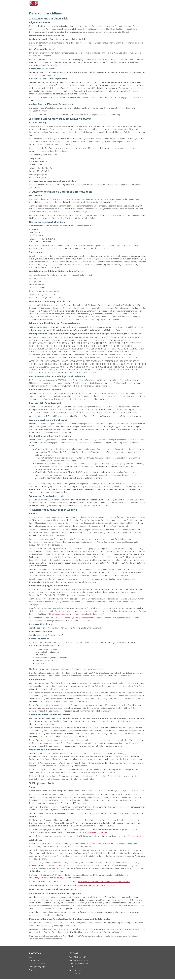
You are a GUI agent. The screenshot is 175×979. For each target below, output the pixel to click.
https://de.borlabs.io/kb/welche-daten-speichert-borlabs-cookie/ (76, 614)
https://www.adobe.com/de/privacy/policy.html (95, 885)
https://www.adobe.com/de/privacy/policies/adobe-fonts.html (104, 881)
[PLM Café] (33, 3)
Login (31, 957)
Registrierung (34, 960)
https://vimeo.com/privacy (96, 832)
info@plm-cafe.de (81, 964)
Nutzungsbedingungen (37, 967)
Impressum (33, 970)
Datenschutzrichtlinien (37, 963)
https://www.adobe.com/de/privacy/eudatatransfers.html (57, 877)
